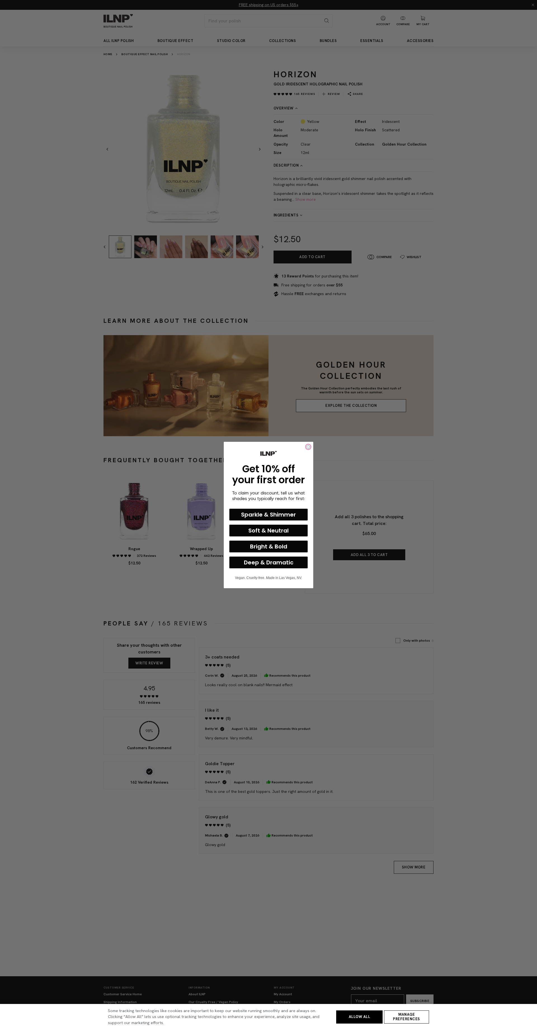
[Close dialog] (308, 447)
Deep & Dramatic (268, 562)
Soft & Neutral (268, 530)
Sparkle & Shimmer (268, 514)
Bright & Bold (268, 546)
